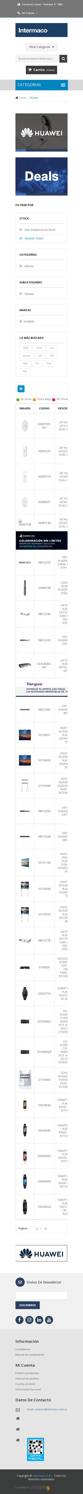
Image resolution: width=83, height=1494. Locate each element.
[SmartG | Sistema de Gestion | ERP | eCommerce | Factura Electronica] (40, 1487)
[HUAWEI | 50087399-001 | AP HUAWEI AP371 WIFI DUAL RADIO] (25, 425)
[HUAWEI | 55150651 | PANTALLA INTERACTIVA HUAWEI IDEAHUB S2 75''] (25, 734)
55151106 (44, 862)
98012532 (44, 640)
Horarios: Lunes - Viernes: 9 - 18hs (42, 4)
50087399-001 (44, 425)
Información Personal (28, 1389)
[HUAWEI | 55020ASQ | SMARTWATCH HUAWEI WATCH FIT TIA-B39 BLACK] (25, 1206)
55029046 (44, 1105)
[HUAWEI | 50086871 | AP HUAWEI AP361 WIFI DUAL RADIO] (25, 502)
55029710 (44, 993)
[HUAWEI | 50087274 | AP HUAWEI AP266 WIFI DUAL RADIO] (25, 476)
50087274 (44, 476)
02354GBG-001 (44, 665)
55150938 (44, 889)
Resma (26, 355)
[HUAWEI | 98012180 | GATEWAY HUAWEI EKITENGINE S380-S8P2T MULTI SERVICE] (25, 613)
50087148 (44, 523)
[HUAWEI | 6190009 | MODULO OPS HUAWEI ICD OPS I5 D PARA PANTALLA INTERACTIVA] (25, 967)
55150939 (44, 914)
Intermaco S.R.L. (43, 1476)
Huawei (29, 294)
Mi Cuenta (28, 13)
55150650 (44, 760)
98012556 (44, 811)
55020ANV (44, 1181)
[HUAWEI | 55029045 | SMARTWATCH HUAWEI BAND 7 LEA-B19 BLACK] (25, 1130)
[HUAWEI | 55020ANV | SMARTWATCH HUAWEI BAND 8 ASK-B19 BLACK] (25, 1181)
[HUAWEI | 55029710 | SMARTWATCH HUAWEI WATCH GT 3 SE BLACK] (25, 993)
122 (37, 363)
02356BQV (44, 1021)
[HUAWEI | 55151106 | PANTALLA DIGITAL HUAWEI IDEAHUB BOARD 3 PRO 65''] (25, 862)
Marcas (29, 266)
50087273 (44, 451)
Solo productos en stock (39, 230)
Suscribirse (27, 1305)
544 (49, 363)
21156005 (44, 1080)
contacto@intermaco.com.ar (50, 1409)
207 (40, 355)
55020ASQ (44, 1206)
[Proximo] (45, 1228)
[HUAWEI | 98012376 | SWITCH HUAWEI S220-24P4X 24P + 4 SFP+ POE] (25, 562)
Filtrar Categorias (39, 47)
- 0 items (44, 70)
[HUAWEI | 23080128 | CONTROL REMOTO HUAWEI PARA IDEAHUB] (25, 587)
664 (25, 363)
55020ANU (44, 1156)
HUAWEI (29, 321)
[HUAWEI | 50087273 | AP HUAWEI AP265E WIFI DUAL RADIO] (25, 451)
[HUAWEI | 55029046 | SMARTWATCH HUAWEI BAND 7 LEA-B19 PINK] (25, 1105)
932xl (39, 348)
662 (25, 371)
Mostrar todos (33, 238)
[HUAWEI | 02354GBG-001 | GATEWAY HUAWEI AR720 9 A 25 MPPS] (25, 665)
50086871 (44, 502)
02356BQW (44, 1052)
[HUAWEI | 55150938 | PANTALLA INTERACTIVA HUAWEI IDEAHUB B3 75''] (25, 888)
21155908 (44, 786)
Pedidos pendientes (27, 1373)
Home (22, 97)
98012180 (44, 614)
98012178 (44, 940)
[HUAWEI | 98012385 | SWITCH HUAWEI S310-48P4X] (25, 709)
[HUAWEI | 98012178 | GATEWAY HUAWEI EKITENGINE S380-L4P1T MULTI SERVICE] (25, 940)
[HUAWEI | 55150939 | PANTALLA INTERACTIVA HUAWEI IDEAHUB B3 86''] (25, 914)
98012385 (44, 709)
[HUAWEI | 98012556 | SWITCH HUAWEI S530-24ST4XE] (25, 811)
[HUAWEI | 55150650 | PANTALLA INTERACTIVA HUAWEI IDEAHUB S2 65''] (25, 760)
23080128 (44, 588)
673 (52, 355)
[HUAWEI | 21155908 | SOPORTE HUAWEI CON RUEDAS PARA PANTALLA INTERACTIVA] (25, 785)
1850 (25, 348)
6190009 (44, 967)
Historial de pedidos (27, 1378)
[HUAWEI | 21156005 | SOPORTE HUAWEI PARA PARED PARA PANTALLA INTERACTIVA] (25, 1079)
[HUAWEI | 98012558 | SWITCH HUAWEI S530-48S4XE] (25, 836)
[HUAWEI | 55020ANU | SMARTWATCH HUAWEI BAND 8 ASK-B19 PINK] (25, 1155)
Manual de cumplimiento (29, 1354)
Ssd (52, 348)
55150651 (44, 735)
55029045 (44, 1130)
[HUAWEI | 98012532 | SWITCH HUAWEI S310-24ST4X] (25, 640)
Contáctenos (22, 1349)
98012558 (44, 836)
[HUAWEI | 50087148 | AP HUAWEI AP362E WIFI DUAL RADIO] (25, 522)
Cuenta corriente (25, 1384)
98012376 (44, 562)
